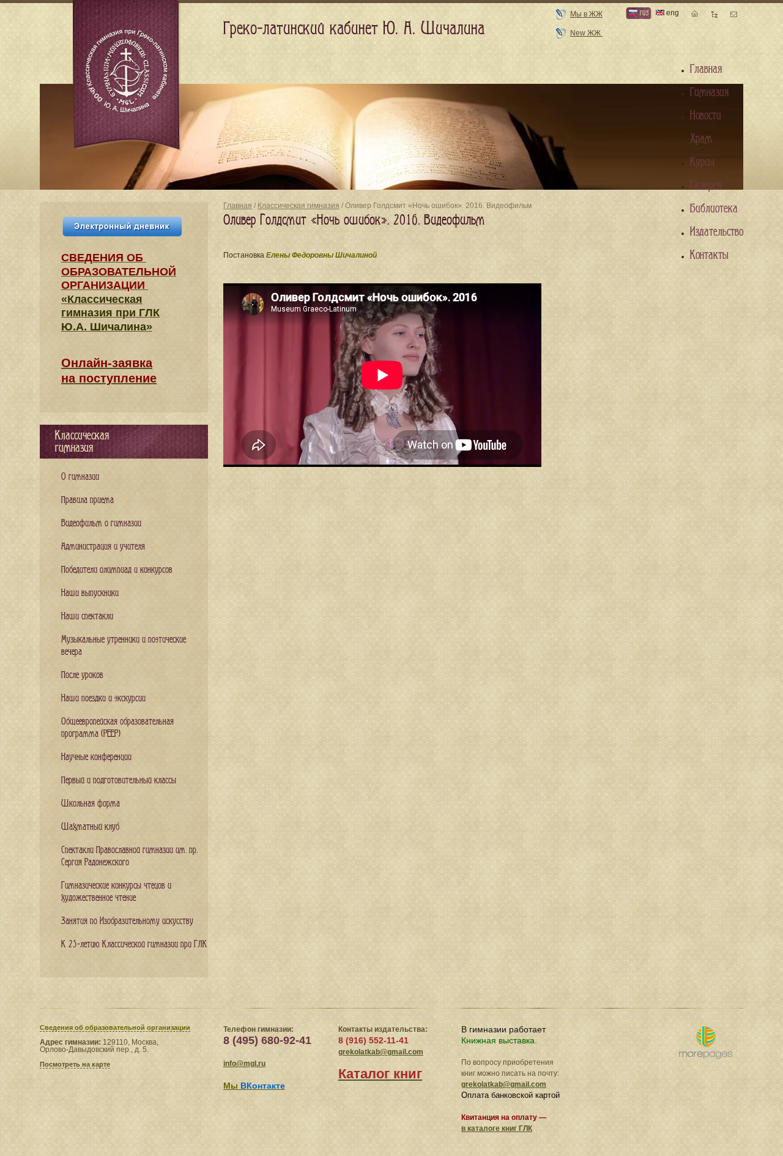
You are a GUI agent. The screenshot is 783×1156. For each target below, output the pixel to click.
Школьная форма (90, 804)
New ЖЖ (586, 33)
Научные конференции (96, 757)
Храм (701, 139)
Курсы (702, 162)
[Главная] (127, 76)
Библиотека (714, 208)
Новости (705, 115)
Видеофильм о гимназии (101, 523)
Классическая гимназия (299, 205)
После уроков (82, 675)
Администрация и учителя (103, 547)
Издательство (716, 232)
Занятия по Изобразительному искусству (127, 921)
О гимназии (80, 477)
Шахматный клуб (90, 827)
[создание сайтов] (705, 1043)
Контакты (709, 255)
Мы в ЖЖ (586, 14)
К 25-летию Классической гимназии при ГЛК (134, 944)
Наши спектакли (87, 616)
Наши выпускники (90, 593)
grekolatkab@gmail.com (380, 1052)
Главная (237, 205)
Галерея (705, 185)
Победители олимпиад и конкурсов (117, 570)
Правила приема (87, 500)
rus (642, 12)
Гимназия (709, 92)
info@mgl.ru (244, 1063)
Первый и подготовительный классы (118, 780)
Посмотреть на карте (75, 1064)
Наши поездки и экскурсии (103, 698)
